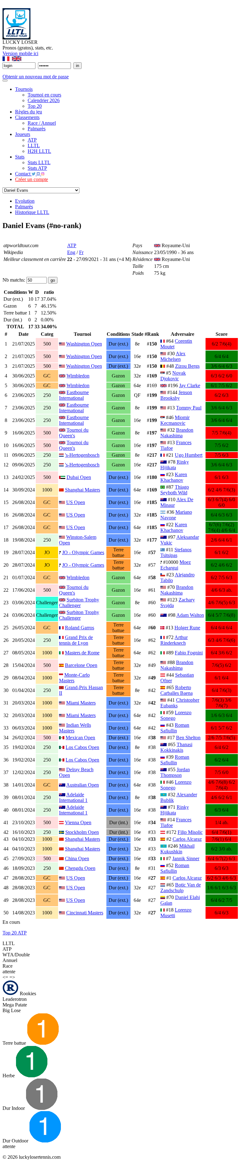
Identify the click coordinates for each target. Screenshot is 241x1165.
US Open (75, 502)
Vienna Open (78, 822)
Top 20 (35, 106)
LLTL (34, 145)
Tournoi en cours (44, 94)
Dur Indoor (14, 1108)
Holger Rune (187, 627)
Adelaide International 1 (73, 797)
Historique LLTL (32, 212)
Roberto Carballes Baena (176, 690)
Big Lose (12, 1010)
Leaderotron (15, 999)
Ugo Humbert (188, 455)
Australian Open (82, 785)
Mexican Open (80, 737)
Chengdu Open (80, 868)
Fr (81, 252)
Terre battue (15, 1043)
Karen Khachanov (173, 477)
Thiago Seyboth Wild (174, 489)
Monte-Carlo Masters (74, 677)
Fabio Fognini (189, 652)
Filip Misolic (190, 832)
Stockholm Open (82, 832)
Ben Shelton (188, 737)
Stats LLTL (39, 162)
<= (5, 977)
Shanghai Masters (82, 489)
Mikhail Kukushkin (177, 848)
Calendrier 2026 (44, 100)
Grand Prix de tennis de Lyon (76, 640)
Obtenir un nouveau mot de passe (36, 76)
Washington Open (84, 343)
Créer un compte (31, 179)
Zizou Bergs (187, 366)
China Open (77, 858)
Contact (23, 173)
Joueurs (22, 134)
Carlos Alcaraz (187, 839)
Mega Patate (15, 1004)
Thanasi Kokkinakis (176, 747)
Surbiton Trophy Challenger (79, 602)
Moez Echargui (175, 564)
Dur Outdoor (16, 1140)
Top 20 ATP (15, 932)
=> (12, 977)
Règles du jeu (28, 111)
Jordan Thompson (175, 772)
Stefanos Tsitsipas (176, 552)
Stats (19, 156)
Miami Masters (81, 702)
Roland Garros (79, 627)
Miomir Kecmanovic (175, 420)
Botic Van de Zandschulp (180, 887)
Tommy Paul (188, 407)
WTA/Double (16, 954)
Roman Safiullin (175, 727)
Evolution (25, 201)
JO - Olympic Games (83, 552)
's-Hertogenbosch (82, 455)
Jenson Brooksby (176, 395)
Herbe (9, 1075)
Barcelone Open (81, 665)
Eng (71, 252)
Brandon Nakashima (177, 432)
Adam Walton (190, 615)
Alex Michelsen (173, 356)
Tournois (24, 89)
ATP (32, 140)
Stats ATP (37, 168)
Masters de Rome (82, 652)
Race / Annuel (42, 123)
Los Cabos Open (82, 747)
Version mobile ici (20, 53)
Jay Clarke (189, 385)
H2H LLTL (39, 151)
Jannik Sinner (185, 858)
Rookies (27, 993)
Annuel (10, 960)
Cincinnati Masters (84, 912)
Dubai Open (79, 477)
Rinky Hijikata (174, 464)
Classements (27, 117)
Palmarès (37, 128)
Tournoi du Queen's (73, 432)
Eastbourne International (74, 395)
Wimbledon (78, 375)
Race (8, 966)
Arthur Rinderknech (174, 640)
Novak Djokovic (173, 375)
